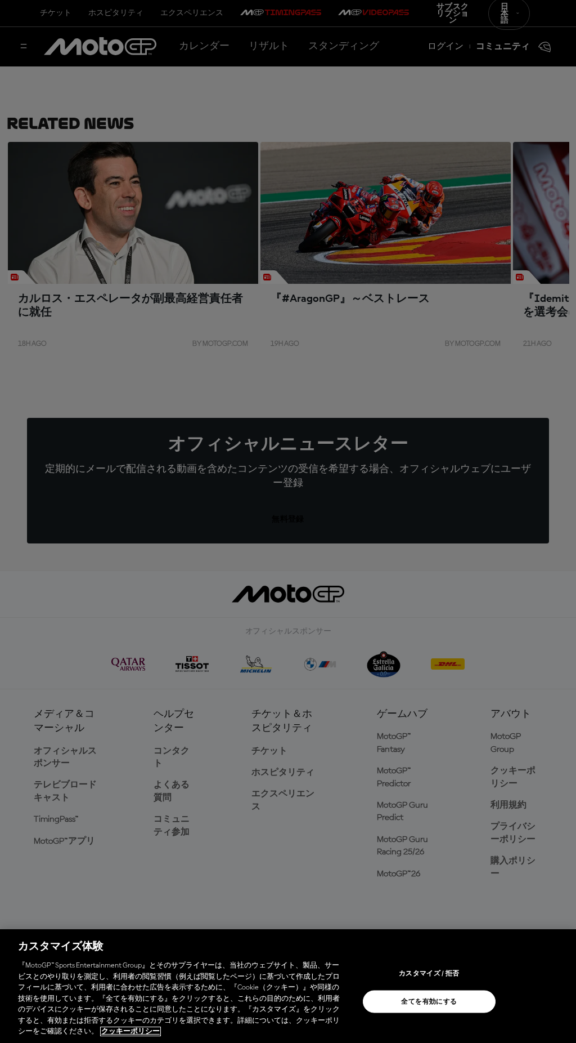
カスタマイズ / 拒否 (429, 973)
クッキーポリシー (130, 1031)
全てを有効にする (429, 1002)
